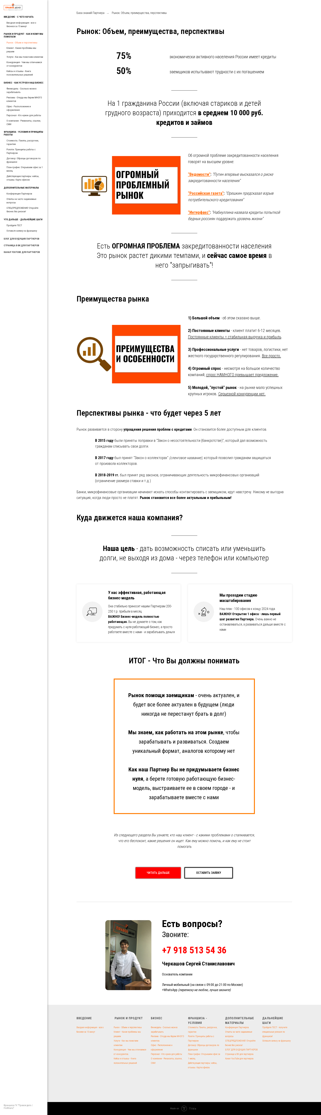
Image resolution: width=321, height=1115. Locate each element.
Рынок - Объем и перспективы (22, 42)
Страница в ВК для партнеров (239, 1054)
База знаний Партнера (90, 13)
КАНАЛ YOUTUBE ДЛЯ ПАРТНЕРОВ (22, 252)
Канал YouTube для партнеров (239, 1058)
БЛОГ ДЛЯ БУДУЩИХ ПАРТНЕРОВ (21, 238)
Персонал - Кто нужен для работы (24, 115)
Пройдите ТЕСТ (14, 225)
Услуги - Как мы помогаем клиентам (25, 56)
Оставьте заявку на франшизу (22, 230)
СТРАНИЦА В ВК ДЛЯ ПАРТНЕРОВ (21, 245)
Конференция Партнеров (19, 193)
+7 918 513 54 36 (194, 950)
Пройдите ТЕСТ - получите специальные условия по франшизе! (274, 1032)
